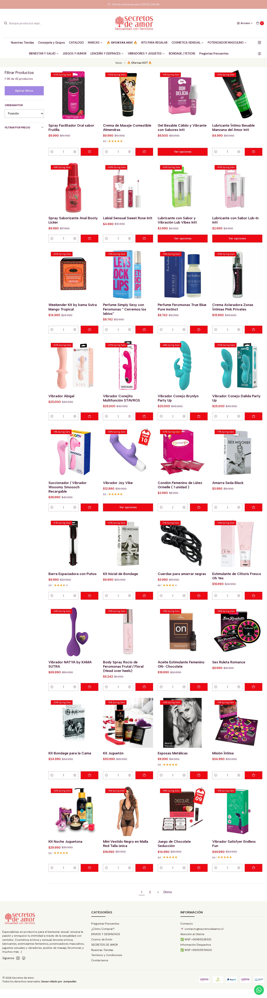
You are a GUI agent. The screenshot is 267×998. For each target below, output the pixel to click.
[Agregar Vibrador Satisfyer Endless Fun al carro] (253, 868)
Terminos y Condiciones (106, 955)
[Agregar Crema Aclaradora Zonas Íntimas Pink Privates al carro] (253, 330)
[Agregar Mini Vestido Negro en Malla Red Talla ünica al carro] (144, 868)
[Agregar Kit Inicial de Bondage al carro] (144, 596)
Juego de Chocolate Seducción (174, 843)
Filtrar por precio (17, 127)
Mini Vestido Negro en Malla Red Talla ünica (125, 843)
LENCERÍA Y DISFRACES (105, 53)
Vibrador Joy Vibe (118, 483)
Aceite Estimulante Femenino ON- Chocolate (181, 664)
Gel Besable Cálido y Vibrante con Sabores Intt (182, 127)
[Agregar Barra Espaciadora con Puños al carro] (89, 596)
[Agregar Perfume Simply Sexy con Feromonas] (144, 330)
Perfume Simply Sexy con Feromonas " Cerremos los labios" (124, 309)
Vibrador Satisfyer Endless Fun (234, 843)
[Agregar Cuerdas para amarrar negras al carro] (199, 596)
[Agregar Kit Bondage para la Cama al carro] (89, 775)
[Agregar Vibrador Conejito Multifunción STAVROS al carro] (144, 416)
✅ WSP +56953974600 (196, 950)
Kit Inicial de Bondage (120, 574)
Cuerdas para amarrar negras (182, 574)
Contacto (186, 923)
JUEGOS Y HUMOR (74, 53)
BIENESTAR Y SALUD (42, 53)
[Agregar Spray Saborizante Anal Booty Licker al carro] (89, 238)
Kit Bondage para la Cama (69, 753)
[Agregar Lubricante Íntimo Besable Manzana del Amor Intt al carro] (253, 152)
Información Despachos (195, 944)
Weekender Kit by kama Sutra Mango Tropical (72, 307)
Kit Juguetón (113, 753)
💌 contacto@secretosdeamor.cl (201, 929)
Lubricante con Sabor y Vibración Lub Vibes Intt (177, 220)
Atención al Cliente (192, 934)
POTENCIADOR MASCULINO (226, 42)
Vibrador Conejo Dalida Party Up (236, 398)
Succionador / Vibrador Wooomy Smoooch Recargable (67, 487)
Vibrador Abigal (61, 396)
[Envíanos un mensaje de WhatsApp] (259, 990)
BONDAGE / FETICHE (182, 53)
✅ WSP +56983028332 (195, 939)
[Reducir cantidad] (52, 152)
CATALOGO (76, 42)
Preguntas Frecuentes (213, 53)
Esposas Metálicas (173, 753)
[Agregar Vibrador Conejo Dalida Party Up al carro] (253, 416)
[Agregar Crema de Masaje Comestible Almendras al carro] (144, 152)
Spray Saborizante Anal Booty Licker (73, 220)
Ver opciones (182, 151)
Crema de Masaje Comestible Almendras (127, 127)
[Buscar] (5, 23)
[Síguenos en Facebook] (259, 53)
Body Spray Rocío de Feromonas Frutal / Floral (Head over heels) (123, 666)
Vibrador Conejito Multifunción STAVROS (121, 398)
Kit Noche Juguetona (65, 841)
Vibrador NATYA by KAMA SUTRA (70, 664)
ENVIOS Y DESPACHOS (105, 934)
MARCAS (93, 42)
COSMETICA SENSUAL (186, 42)
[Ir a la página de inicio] (133, 23)
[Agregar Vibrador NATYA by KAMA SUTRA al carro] (89, 687)
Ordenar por (14, 105)
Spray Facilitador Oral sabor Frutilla (71, 127)
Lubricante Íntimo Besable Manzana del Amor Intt (233, 127)
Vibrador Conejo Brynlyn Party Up (178, 398)
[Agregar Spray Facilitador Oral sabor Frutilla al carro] (89, 152)
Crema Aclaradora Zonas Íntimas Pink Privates (232, 307)
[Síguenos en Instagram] (259, 42)
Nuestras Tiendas (22, 42)
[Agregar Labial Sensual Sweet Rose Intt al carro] (144, 238)
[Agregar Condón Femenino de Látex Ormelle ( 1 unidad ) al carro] (199, 507)
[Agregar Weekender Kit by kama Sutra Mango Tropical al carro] (89, 330)
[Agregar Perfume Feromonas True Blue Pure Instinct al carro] (199, 330)
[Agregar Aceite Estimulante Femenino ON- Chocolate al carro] (199, 687)
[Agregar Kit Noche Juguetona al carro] (89, 868)
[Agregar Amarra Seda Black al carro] (253, 507)
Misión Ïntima (223, 753)
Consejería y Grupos (51, 42)
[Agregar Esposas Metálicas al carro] (199, 775)
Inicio (119, 63)
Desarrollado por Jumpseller (59, 981)
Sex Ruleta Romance (228, 662)
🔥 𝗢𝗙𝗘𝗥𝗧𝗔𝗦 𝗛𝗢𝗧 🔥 (122, 42)
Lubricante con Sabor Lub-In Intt (235, 220)
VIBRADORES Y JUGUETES (145, 53)
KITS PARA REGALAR (154, 42)
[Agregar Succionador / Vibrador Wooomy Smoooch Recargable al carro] (89, 507)
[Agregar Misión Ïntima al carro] (253, 775)
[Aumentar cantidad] (75, 152)
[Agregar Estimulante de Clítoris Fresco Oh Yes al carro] (253, 596)
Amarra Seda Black (228, 483)
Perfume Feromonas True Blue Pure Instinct (182, 307)
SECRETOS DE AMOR (104, 944)
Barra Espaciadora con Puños (72, 574)
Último (167, 892)
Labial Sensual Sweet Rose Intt (127, 218)
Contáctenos (99, 960)
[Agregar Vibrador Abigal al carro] (89, 416)
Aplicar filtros (24, 90)
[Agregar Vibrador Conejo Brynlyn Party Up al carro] (199, 416)
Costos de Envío (101, 939)
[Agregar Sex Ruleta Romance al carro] (253, 687)
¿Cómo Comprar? (103, 929)
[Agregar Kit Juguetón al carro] (144, 775)
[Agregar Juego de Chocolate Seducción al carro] (199, 868)
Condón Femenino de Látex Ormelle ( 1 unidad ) (180, 485)
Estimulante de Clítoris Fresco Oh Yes (236, 576)
